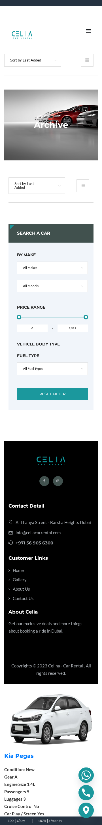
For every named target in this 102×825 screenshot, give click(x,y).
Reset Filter (52, 394)
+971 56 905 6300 (34, 543)
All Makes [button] (30, 268)
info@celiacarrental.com (38, 532)
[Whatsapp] (86, 775)
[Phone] (86, 792)
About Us (21, 588)
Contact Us (23, 598)
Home (18, 570)
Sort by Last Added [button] (25, 60)
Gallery (20, 579)
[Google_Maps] (86, 810)
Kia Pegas (19, 755)
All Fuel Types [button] (33, 368)
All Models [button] (31, 286)
